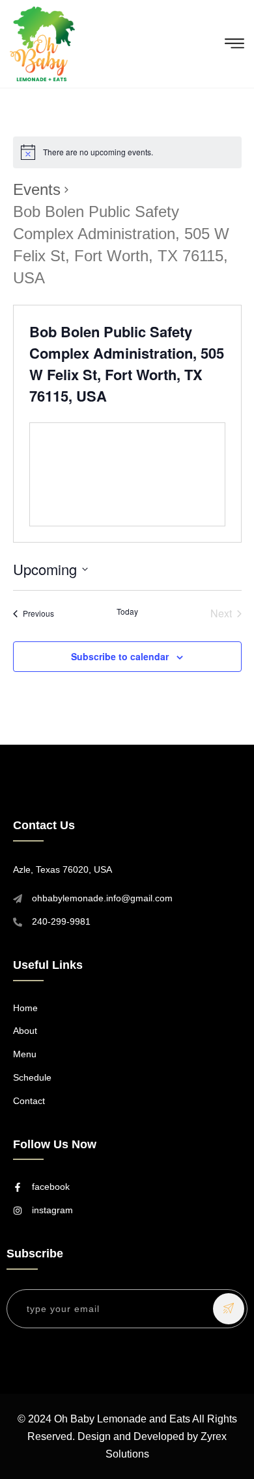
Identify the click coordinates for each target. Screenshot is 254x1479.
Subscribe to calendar (120, 656)
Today (127, 611)
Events (37, 189)
